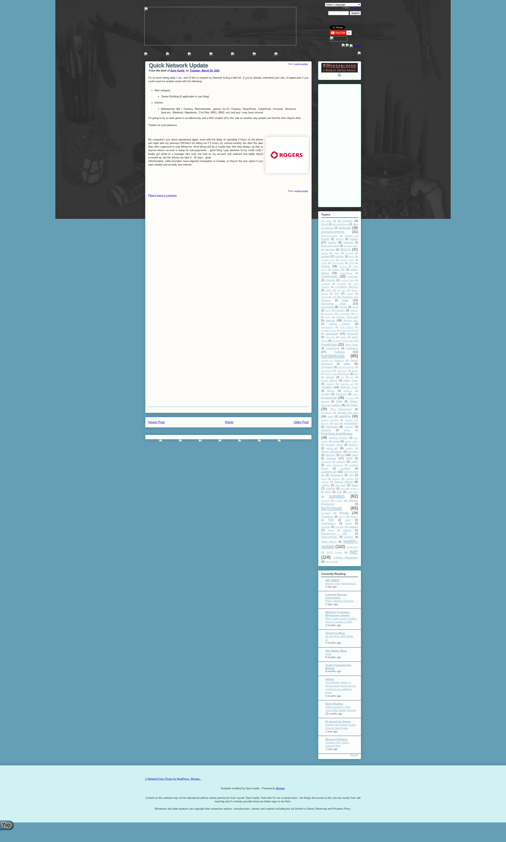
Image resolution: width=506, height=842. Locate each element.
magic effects (329, 380)
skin (351, 475)
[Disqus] (228, 252)
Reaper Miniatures (331, 451)
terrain (344, 513)
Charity (325, 266)
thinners (354, 517)
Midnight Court (349, 387)
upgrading (340, 527)
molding (325, 394)
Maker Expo (350, 380)
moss (355, 394)
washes (348, 537)
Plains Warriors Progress (339, 600)
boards (324, 253)
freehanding (344, 314)
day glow (341, 290)
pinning (349, 426)
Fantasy (340, 310)
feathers (354, 310)
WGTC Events (334, 552)
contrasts (325, 284)
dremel (324, 297)
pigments (331, 426)
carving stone (347, 260)
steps (354, 485)
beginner (348, 242)
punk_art (332, 448)
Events (343, 307)
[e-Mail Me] (359, 53)
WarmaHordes (329, 537)
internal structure (346, 367)
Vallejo (331, 530)
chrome (343, 266)
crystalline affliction (346, 287)
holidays (339, 351)
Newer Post (156, 422)
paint (330, 416)
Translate (355, 8)
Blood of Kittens (336, 739)
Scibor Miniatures (334, 465)
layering (330, 377)
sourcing (350, 479)
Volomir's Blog (335, 633)
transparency (328, 523)
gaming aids (350, 320)
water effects (329, 541)
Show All (354, 755)
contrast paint (347, 280)
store (342, 488)
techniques (331, 508)
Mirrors (331, 390)
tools (348, 520)
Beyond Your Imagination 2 (340, 583)
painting (344, 416)
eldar (345, 300)
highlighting (332, 348)
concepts (352, 276)
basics (354, 239)
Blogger (280, 788)
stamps (325, 485)
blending (330, 249)
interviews (342, 371)
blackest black (351, 246)
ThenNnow (327, 516)
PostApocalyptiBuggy (337, 434)
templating (326, 513)
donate (350, 294)
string (328, 492)
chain (351, 263)
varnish (347, 530)
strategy (354, 488)
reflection (330, 455)
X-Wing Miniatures (345, 557)
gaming (330, 320)
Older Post (301, 422)
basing (332, 242)
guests (343, 337)
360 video (326, 221)
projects (353, 444)
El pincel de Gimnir (338, 721)
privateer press (334, 444)
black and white (330, 246)
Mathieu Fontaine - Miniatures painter (338, 614)
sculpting (345, 468)
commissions (346, 273)
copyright (341, 284)
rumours (341, 461)
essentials (327, 307)
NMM (339, 401)
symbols (339, 501)
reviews (331, 458)
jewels (355, 371)
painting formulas (330, 420)
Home (229, 422)
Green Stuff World (349, 330)
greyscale (352, 333)
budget (325, 256)
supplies (337, 496)
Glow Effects (346, 327)
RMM (349, 458)
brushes (349, 253)
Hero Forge (351, 344)
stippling (330, 488)
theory (342, 517)
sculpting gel (329, 471)
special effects (343, 481)
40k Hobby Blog (336, 650)
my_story (349, 398)
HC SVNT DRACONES (343, 341)
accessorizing (340, 224)
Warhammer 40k (334, 533)
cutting (329, 290)
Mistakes (348, 391)
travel (348, 523)
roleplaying (326, 462)
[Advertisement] (339, 145)
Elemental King (333, 303)
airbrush (345, 228)
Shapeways (336, 475)
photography (351, 423)
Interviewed (326, 371)
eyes (355, 307)
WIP (354, 551)
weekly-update (301, 64)
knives (345, 374)
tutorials (325, 527)
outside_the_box (347, 412)
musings (331, 398)
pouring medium (338, 438)
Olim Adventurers (341, 409)
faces (328, 310)
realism (349, 448)
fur (356, 314)
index (347, 363)
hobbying (352, 348)
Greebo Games (328, 330)
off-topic (352, 405)
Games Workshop (347, 317)
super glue (352, 492)
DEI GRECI (332, 580)
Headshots (329, 344)
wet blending (352, 547)
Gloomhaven (327, 327)
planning (326, 430)
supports (325, 501)
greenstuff (332, 333)
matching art (346, 384)
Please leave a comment (162, 195)
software (336, 479)
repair (355, 455)
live (351, 377)
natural (325, 401)
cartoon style (327, 260)
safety (354, 461)
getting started (339, 324)
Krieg (328, 654)
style (339, 492)
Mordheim (341, 394)
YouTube (330, 562)
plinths (347, 430)
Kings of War (331, 374)
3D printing (345, 220)
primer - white (351, 441)
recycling (353, 451)
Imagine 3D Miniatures (332, 360)
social (324, 479)
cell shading (338, 263)
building (339, 256)
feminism (329, 314)
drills (334, 297)
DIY (336, 293)
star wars (340, 485)
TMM (331, 520)
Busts (351, 256)
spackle (325, 482)
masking (330, 384)
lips (342, 377)
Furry (328, 317)
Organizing (326, 413)
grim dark (330, 337)
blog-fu (345, 249)
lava (356, 374)
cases (324, 263)
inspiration (327, 367)
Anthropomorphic (329, 236)
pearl (336, 423)
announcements (333, 232)
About (324, 224)
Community (329, 276)
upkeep (353, 526)
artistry (340, 239)
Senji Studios (334, 703)
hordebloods (333, 355)
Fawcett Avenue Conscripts (336, 596)
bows (336, 253)
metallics (326, 387)
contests (330, 280)
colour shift (338, 269)
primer (336, 441)
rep (342, 454)
